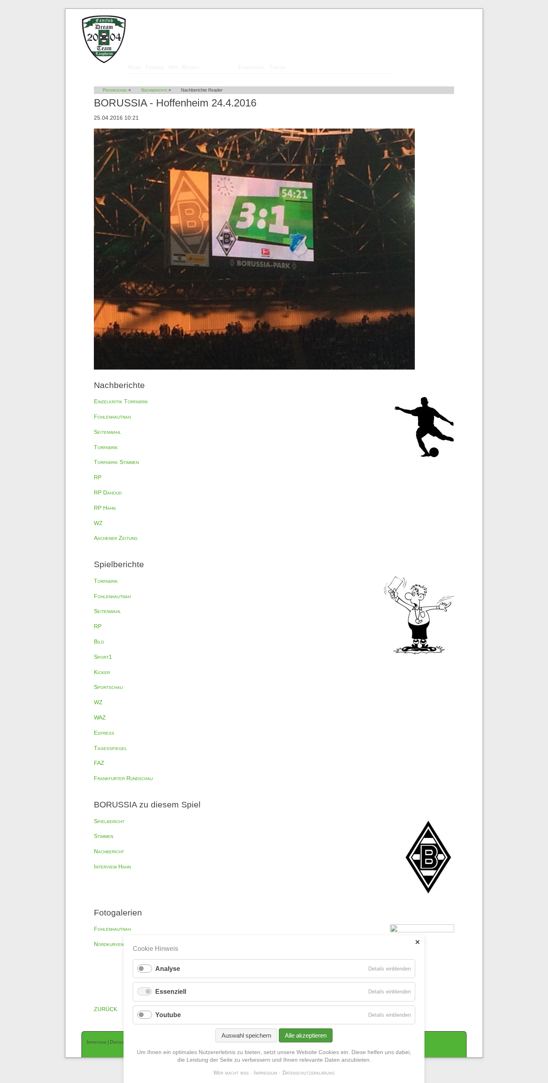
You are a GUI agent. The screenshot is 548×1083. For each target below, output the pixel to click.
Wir (173, 67)
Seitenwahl (107, 432)
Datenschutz (122, 1042)
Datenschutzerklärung (308, 1073)
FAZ (99, 763)
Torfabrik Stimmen (116, 462)
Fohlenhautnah (112, 416)
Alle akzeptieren (306, 1035)
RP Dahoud (108, 492)
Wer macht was (231, 1073)
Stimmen (103, 836)
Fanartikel (252, 67)
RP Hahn (105, 508)
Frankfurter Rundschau (123, 778)
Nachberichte (154, 90)
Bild (99, 641)
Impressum (96, 1042)
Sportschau (108, 687)
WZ (98, 523)
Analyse (167, 968)
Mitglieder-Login (445, 12)
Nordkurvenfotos (116, 944)
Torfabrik (106, 447)
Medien (190, 67)
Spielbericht (109, 821)
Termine (154, 67)
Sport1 (103, 657)
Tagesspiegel (110, 748)
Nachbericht (109, 851)
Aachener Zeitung (116, 538)
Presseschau (219, 67)
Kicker (102, 672)
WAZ (100, 717)
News (134, 67)
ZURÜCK (105, 1009)
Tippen (277, 67)
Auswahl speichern (246, 1035)
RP (97, 477)
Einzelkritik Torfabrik (121, 401)
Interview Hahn (112, 866)
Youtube (168, 1014)
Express (104, 732)
